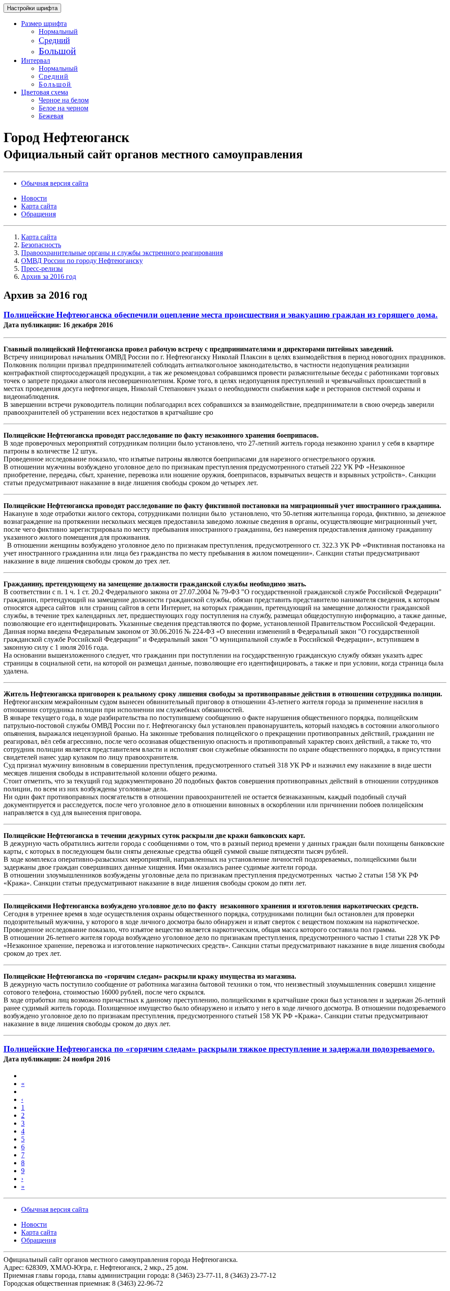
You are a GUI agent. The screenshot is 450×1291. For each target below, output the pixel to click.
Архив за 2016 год (48, 276)
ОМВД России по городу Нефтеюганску (82, 260)
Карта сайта (39, 206)
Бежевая (51, 116)
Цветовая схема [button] (44, 92)
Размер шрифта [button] (44, 23)
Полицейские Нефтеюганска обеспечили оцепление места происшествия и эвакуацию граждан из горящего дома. (221, 314)
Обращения (38, 214)
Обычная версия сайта (54, 183)
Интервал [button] (35, 60)
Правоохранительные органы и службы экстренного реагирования (122, 252)
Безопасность (41, 245)
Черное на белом (64, 100)
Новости (34, 198)
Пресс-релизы (42, 268)
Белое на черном (63, 108)
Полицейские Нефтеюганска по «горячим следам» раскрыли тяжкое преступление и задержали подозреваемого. (219, 1048)
